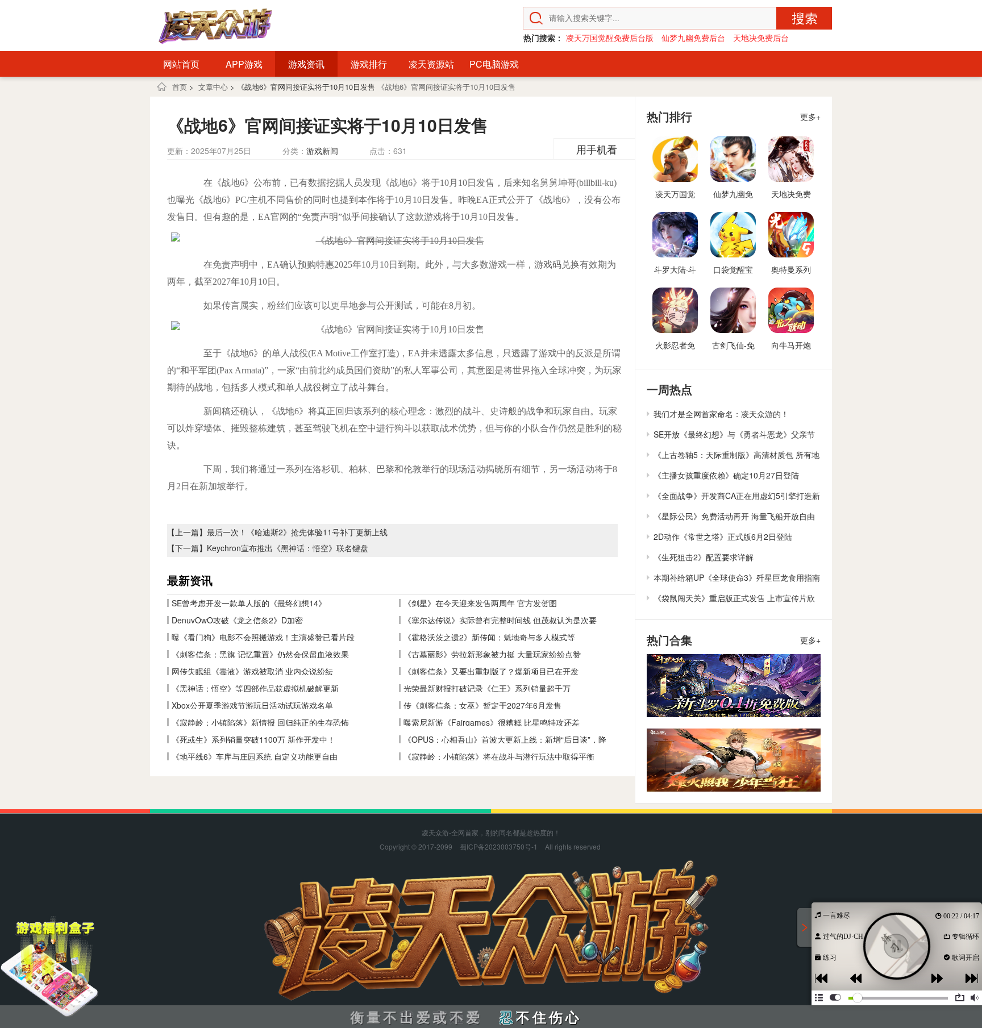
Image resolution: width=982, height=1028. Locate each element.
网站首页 (181, 63)
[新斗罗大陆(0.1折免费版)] (734, 685)
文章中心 (213, 86)
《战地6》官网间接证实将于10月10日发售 (446, 86)
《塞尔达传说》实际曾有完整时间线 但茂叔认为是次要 (500, 620)
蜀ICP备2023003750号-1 (499, 846)
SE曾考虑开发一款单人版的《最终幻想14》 (249, 603)
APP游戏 (244, 63)
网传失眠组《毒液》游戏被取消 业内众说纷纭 (252, 671)
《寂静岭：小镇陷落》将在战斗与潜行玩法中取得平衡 (498, 756)
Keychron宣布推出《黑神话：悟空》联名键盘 (287, 547)
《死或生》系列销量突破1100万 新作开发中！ (253, 739)
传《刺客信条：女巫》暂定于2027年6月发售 (482, 705)
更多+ (810, 116)
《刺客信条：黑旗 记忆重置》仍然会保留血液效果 (260, 654)
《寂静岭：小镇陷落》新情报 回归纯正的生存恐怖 (260, 722)
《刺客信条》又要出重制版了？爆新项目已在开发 (491, 671)
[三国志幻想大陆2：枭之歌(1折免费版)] (734, 760)
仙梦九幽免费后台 (693, 37)
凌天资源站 (431, 63)
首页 (179, 86)
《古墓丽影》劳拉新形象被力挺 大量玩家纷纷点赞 (492, 654)
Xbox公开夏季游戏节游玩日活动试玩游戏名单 (252, 705)
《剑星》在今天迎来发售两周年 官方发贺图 (480, 603)
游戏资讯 (306, 63)
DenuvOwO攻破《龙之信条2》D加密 (237, 620)
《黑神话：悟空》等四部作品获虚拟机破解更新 (255, 688)
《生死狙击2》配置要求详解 (704, 557)
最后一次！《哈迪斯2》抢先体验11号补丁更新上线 (297, 532)
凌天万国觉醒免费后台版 (610, 37)
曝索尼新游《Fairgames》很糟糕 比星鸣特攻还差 (491, 722)
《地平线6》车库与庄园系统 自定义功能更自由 (255, 756)
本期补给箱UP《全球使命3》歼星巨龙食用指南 (737, 577)
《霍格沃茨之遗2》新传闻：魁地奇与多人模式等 (489, 637)
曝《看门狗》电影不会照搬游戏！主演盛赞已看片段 (263, 637)
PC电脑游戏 (494, 63)
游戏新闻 (322, 150)
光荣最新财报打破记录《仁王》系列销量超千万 (487, 688)
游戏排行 (369, 63)
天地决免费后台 (761, 37)
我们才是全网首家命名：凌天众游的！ (721, 413)
